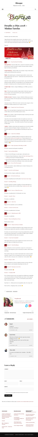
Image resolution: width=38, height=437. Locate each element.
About (9, 204)
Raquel (11, 324)
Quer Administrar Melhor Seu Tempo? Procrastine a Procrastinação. (31, 418)
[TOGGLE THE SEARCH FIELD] (35, 9)
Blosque (19, 3)
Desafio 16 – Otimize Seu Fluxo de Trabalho (15, 224)
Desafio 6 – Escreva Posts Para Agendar (14, 163)
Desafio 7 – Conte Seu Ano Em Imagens (11, 170)
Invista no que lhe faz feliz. (30, 422)
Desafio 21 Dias (7, 94)
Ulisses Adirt (12, 350)
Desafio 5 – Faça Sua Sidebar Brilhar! (11, 151)
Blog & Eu (15, 32)
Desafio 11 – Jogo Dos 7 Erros (9, 196)
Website (6, 386)
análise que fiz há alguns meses (16, 138)
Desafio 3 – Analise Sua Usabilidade (13, 133)
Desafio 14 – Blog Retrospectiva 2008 (14, 213)
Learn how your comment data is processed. (25, 401)
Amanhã (3, 420)
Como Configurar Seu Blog (18, 425)
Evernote (13, 129)
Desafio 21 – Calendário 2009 (9, 272)
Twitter (26, 305)
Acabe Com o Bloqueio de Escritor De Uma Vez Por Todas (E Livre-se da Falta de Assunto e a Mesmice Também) (6, 416)
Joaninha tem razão (25, 186)
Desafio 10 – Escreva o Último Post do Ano (14, 190)
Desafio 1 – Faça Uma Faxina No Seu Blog (14, 61)
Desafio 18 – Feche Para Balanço (13, 245)
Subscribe (33, 305)
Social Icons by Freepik (29, 434)
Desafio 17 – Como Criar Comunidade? (11, 237)
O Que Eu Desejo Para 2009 (28, 312)
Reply (31, 345)
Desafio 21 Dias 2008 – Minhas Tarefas (15, 27)
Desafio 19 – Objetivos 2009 (9, 259)
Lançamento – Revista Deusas (10, 312)
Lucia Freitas (12, 334)
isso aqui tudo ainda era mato (25, 302)
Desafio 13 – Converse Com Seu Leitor (11, 207)
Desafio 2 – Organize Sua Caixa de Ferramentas (15, 107)
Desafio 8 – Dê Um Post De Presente (13, 175)
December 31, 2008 (14, 345)
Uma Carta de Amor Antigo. (26, 178)
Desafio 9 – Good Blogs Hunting (10, 181)
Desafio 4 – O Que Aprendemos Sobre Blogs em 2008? (17, 145)
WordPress (11, 434)
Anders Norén (21, 434)
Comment (6, 369)
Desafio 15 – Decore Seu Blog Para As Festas (12, 218)
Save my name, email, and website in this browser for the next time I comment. (17, 392)
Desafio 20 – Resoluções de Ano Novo (14, 266)
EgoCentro (15, 291)
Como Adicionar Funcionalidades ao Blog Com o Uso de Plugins (19, 418)
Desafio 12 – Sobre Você (11, 201)
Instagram (29, 305)
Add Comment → (30, 319)
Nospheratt (8, 32)
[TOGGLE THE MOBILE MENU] (2, 9)
